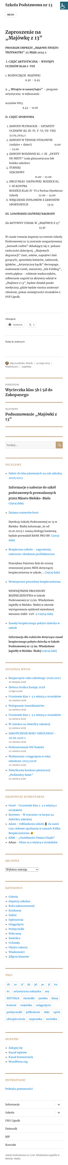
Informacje (12, 1104)
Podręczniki (16, 929)
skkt (47, 1012)
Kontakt (10, 1144)
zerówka (51, 1019)
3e (42, 984)
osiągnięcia (43, 1005)
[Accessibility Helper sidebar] (64, 6)
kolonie (12, 1005)
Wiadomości (11, 366)
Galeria (13, 896)
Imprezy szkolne (19, 901)
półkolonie (33, 1012)
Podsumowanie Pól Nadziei (26, 747)
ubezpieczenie (16, 1019)
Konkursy (15, 910)
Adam (12, 824)
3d (35, 984)
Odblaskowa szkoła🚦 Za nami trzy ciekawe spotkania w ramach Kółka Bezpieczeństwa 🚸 (34, 828)
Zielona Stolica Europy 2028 (27, 687)
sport (56, 1012)
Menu (10, 14)
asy (47, 991)
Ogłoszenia (16, 919)
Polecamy (15, 933)
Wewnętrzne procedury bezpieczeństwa (35, 581)
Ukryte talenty (18, 947)
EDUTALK (13, 998)
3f (49, 984)
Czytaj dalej (16, 503)
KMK (12, 837)
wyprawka (35, 1019)
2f (22, 984)
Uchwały (14, 942)
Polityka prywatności (19, 1088)
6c (8, 991)
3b (28, 984)
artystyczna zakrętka (27, 991)
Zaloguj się (16, 1047)
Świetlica (14, 938)
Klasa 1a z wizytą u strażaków (38, 842)
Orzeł (12, 805)
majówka (26, 366)
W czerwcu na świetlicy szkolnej (29, 724)
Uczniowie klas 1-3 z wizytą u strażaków (35, 696)
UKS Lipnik (12, 1120)
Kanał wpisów (18, 1052)
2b (8, 984)
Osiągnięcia (16, 924)
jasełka (43, 998)
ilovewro (14, 814)
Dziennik (11, 1128)
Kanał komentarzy (21, 1057)
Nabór (13, 915)
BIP (7, 1136)
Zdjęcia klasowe (19, 956)
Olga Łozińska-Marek (21, 363)
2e (15, 984)
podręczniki (14, 1012)
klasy (54, 998)
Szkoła (9, 1112)
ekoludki (29, 998)
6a (55, 984)
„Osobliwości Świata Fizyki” (36, 837)
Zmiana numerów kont (24, 512)
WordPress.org (18, 1061)
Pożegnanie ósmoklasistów (26, 705)
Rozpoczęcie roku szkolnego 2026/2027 (35, 678)
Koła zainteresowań (22, 906)
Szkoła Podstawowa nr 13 (28, 4)
